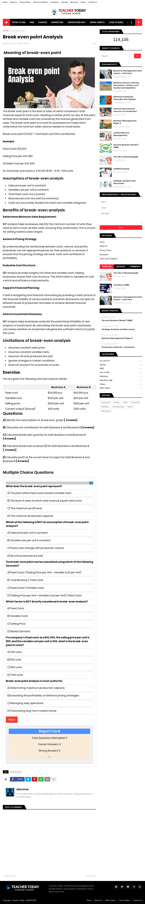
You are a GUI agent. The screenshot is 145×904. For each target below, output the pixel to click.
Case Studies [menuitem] (116, 22)
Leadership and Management (121, 134)
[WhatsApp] (41, 779)
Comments (135, 267)
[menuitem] (6, 22)
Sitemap (64, 2)
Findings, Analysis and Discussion (124, 182)
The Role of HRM (121, 285)
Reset (12, 719)
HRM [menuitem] (32, 22)
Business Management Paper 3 (125, 122)
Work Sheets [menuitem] (97, 22)
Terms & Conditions (40, 2)
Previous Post (10, 876)
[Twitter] (28, 779)
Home (5, 2)
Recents (121, 267)
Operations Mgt (17, 30)
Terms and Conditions (109, 259)
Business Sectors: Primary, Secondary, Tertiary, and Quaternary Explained (126, 85)
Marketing (121, 376)
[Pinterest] (34, 779)
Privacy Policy (25, 2)
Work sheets (121, 388)
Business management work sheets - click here (127, 72)
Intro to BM (121, 372)
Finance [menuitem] (42, 22)
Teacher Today (18, 900)
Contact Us (92, 2)
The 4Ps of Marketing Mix (125, 157)
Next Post (91, 876)
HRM (121, 368)
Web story (74, 2)
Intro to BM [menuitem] (18, 22)
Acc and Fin (121, 361)
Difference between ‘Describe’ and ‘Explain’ (124, 98)
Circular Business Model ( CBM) (126, 146)
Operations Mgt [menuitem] (77, 22)
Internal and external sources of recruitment (125, 110)
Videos (83, 2)
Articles (121, 365)
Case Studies (124, 900)
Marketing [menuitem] (57, 22)
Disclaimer (55, 2)
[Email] (47, 779)
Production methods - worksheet (118, 347)
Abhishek (22, 789)
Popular (106, 267)
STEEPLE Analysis (121, 169)
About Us (13, 2)
